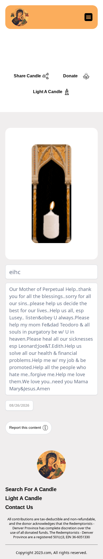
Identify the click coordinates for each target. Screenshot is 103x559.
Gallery (51, 61)
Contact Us (19, 507)
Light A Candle (23, 498)
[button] (88, 17)
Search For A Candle (31, 489)
